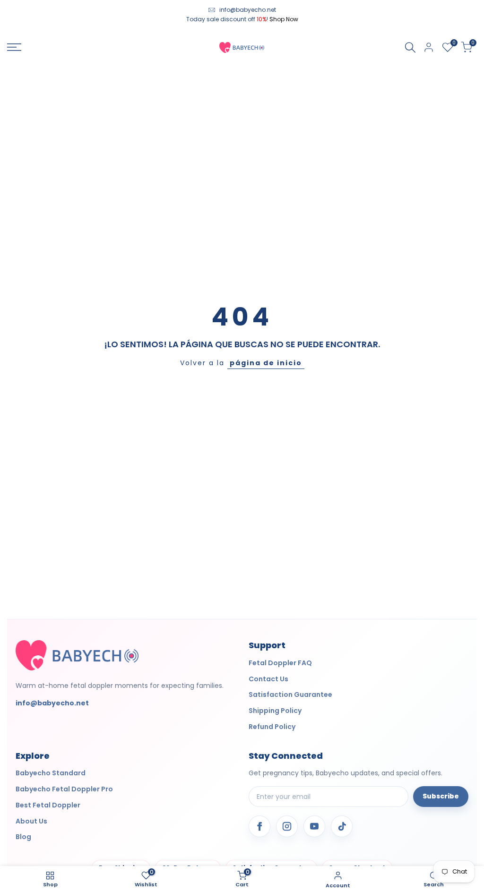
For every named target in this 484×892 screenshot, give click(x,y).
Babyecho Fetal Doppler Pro (64, 789)
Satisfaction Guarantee (290, 694)
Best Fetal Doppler (48, 805)
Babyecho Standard (51, 773)
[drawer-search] (410, 47)
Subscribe (441, 796)
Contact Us (268, 679)
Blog (23, 836)
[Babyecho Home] (77, 655)
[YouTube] (314, 826)
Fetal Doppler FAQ (280, 663)
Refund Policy (272, 726)
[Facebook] (259, 826)
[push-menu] (14, 47)
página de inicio (266, 363)
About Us (31, 821)
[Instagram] (287, 826)
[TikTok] (342, 826)
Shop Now (283, 19)
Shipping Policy (275, 710)
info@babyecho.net (247, 10)
